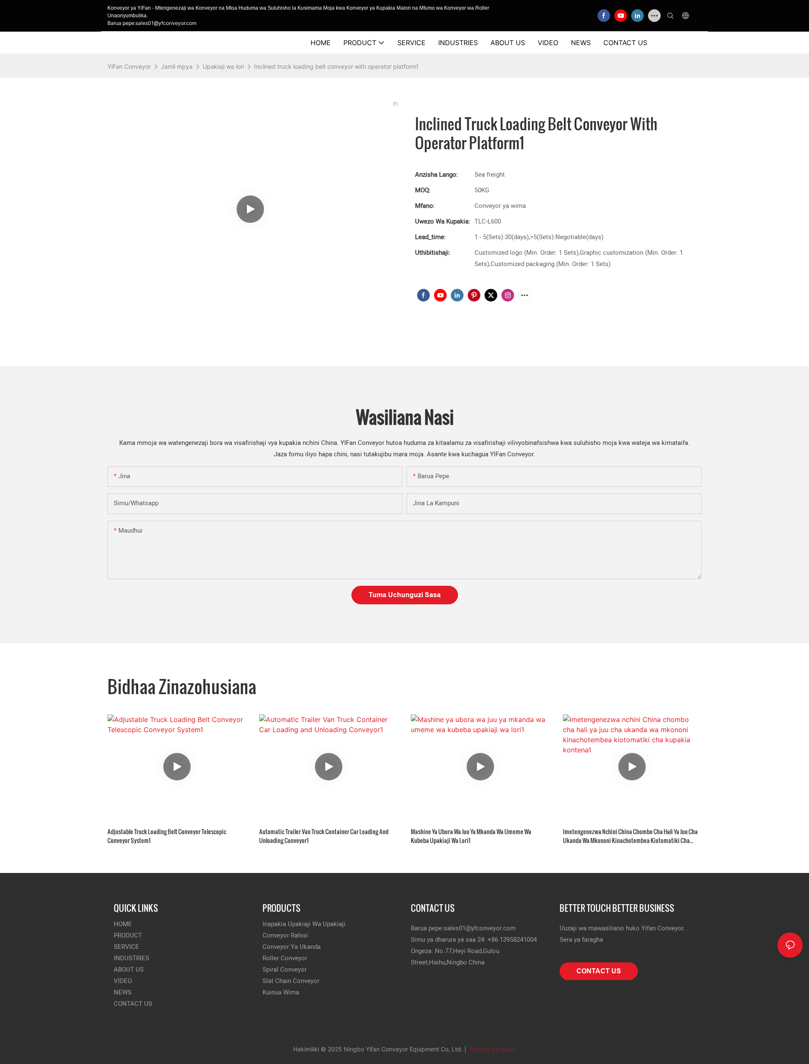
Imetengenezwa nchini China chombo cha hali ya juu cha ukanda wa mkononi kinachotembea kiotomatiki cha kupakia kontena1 (630, 836)
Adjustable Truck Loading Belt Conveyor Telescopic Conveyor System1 (166, 836)
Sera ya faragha (581, 939)
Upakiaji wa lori (223, 66)
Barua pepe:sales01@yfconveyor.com (151, 23)
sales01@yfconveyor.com (480, 928)
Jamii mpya (177, 66)
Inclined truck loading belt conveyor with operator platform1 (336, 66)
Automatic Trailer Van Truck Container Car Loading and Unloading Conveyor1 (323, 836)
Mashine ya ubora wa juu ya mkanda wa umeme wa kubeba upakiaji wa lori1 (471, 836)
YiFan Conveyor (129, 66)
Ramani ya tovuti (492, 1049)
